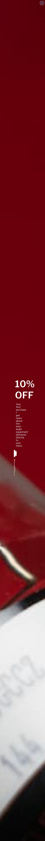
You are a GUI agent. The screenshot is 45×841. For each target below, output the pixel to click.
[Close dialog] (42, 3)
